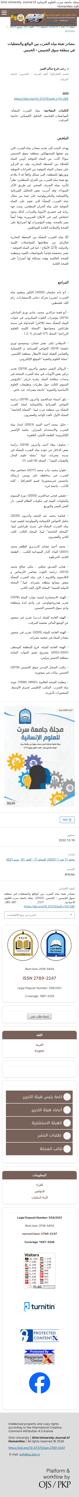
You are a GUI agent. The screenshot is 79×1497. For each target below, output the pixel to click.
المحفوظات (53, 22)
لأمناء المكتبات (39, 1197)
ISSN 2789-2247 (39, 978)
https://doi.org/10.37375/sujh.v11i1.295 (41, 98)
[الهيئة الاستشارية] (39, 1122)
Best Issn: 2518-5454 (39, 969)
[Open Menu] (4, 12)
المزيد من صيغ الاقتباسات (21, 915)
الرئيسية (70, 22)
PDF (66, 820)
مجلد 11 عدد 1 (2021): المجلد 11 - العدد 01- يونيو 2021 (42, 26)
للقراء (39, 1184)
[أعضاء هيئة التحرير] (39, 1109)
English (39, 1051)
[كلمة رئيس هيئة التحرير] (39, 1096)
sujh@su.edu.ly (29, 1454)
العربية (39, 1044)
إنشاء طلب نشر (40, 1016)
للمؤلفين (40, 1191)
